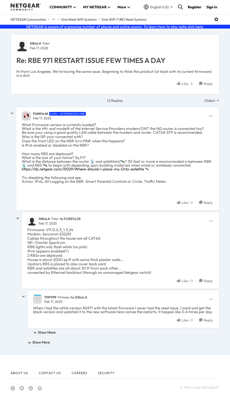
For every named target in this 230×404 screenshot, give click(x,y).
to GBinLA (79, 297)
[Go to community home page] (26, 7)
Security (106, 373)
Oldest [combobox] (211, 100)
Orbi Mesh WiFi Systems (79, 19)
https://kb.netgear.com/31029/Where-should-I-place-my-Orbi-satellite (83, 169)
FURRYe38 (40, 113)
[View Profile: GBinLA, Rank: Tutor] (22, 45)
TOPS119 (50, 297)
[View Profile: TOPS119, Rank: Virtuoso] (37, 299)
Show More (47, 332)
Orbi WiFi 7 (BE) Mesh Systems (124, 19)
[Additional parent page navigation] (53, 19)
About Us (19, 373)
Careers (79, 373)
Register (194, 7)
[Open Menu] (216, 19)
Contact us (50, 373)
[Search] (180, 7)
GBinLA (35, 43)
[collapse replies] (12, 113)
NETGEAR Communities (28, 19)
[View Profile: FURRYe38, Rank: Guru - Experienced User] (26, 116)
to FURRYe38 (70, 219)
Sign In (211, 7)
